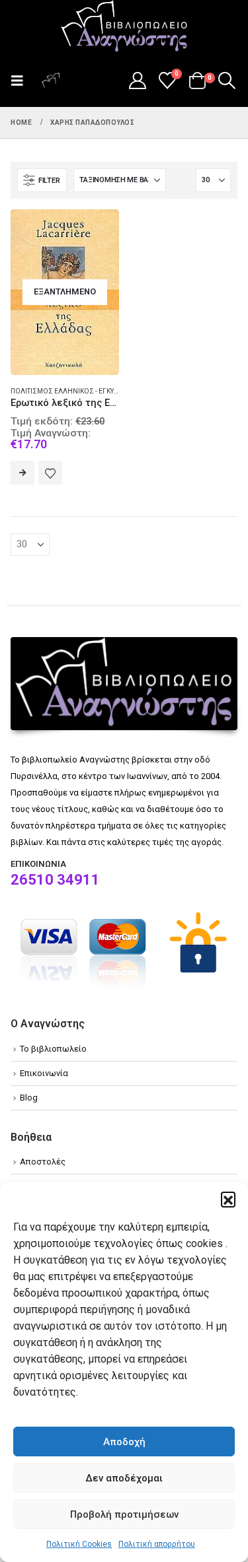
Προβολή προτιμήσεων (124, 1514)
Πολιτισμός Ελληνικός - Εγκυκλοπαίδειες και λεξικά (102, 391)
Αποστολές (42, 1162)
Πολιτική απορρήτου (156, 1544)
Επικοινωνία (44, 1073)
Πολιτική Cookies (79, 1544)
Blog (29, 1098)
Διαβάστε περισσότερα (22, 473)
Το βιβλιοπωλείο (53, 1049)
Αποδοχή (124, 1442)
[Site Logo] (124, 27)
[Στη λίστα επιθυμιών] (50, 473)
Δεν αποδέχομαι (124, 1478)
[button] (228, 1198)
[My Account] (137, 80)
